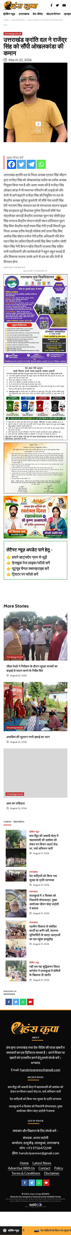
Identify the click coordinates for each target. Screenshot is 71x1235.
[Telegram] (31, 164)
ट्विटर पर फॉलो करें (25, 574)
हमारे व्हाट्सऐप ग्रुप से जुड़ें (29, 557)
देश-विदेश (38, 14)
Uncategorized (13, 33)
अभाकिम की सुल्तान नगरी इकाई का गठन (28, 737)
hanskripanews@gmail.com (40, 1070)
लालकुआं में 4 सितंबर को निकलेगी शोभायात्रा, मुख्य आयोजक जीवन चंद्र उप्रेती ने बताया (35, 1108)
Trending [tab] (18, 822)
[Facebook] (11, 164)
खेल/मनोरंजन (53, 14)
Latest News (41, 1163)
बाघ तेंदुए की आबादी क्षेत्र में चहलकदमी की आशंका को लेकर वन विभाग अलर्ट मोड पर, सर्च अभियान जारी (35, 1089)
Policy (58, 1168)
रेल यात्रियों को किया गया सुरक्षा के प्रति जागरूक (35, 1099)
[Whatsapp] (41, 164)
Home (24, 1163)
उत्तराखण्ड (24, 14)
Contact (44, 1168)
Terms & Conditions (25, 1173)
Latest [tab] (7, 822)
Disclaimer (52, 1173)
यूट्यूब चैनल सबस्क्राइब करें (30, 568)
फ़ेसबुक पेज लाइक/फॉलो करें (31, 562)
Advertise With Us (21, 1168)
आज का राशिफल (15, 803)
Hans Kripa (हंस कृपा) (39, 1193)
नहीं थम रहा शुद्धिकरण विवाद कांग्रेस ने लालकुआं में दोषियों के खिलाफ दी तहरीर (44, 971)
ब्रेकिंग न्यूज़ (9, 14)
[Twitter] (21, 164)
